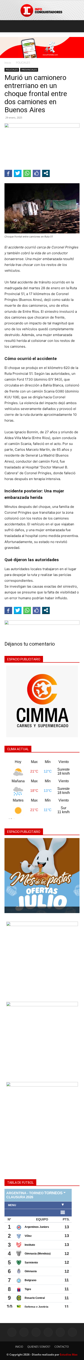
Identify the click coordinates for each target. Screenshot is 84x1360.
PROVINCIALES (29, 69)
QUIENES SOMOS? (38, 1347)
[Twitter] (48, 1332)
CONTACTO (61, 1347)
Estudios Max (69, 1354)
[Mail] (36, 1332)
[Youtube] (72, 1332)
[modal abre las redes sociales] (46, 173)
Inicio (7, 63)
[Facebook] (11, 1332)
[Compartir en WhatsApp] (27, 173)
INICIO (19, 1347)
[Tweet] (18, 173)
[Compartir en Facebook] (8, 173)
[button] (7, 26)
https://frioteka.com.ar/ (24, 910)
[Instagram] (23, 1332)
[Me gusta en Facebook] (36, 173)
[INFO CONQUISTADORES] (42, 10)
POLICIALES (23, 63)
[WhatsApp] (60, 1332)
